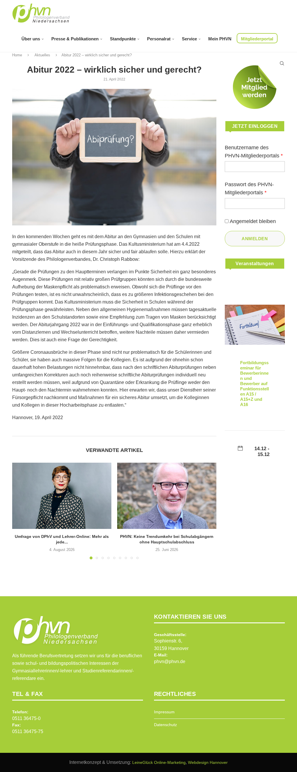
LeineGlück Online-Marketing (159, 762)
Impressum (164, 712)
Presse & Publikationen (75, 38)
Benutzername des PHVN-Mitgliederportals (254, 152)
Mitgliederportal (257, 38)
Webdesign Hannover (208, 762)
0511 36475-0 (26, 718)
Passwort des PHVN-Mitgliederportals (249, 188)
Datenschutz (165, 724)
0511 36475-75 (27, 731)
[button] (20, 511)
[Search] (282, 63)
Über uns (30, 38)
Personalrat (159, 38)
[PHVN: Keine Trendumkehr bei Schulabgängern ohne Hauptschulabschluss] (166, 496)
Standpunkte (123, 38)
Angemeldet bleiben (253, 221)
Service (189, 38)
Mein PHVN (219, 38)
